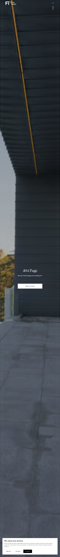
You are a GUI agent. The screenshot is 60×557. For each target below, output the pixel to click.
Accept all (27, 551)
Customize (18, 551)
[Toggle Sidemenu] (53, 3)
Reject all (8, 551)
